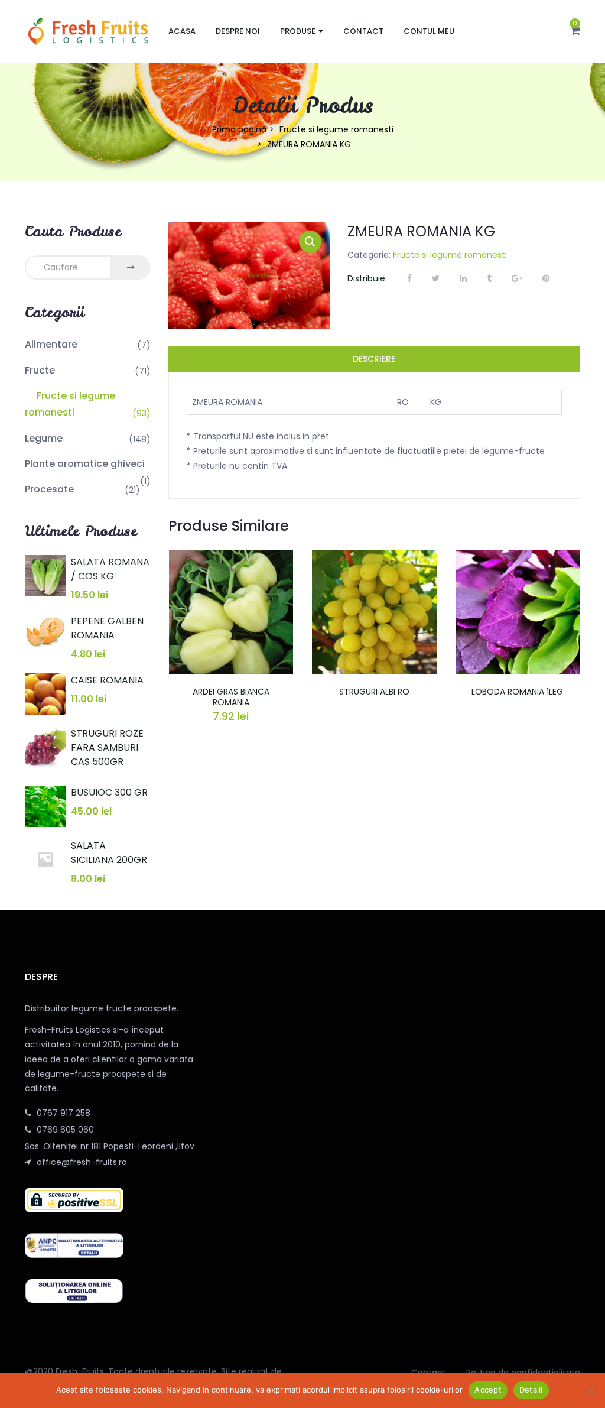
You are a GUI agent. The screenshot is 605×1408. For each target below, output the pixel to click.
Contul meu (429, 31)
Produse (298, 31)
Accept (488, 1389)
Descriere (374, 359)
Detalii (531, 1389)
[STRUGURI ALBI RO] (374, 557)
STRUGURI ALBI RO (374, 691)
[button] (575, 31)
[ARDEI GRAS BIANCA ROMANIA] (231, 557)
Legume (44, 438)
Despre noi (238, 31)
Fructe (40, 370)
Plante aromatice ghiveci (85, 464)
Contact (363, 31)
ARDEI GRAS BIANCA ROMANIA (231, 697)
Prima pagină (239, 129)
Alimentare (51, 344)
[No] (590, 1390)
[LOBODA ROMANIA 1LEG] (518, 557)
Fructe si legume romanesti (336, 129)
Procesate (49, 489)
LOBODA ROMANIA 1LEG (517, 691)
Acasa (182, 31)
